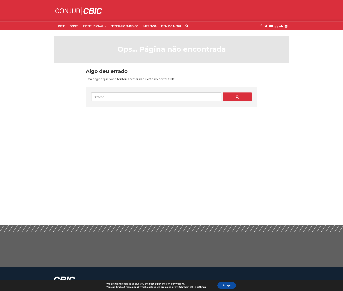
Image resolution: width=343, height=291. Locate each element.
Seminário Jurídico (124, 26)
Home (61, 26)
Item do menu (171, 26)
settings (201, 287)
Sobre (73, 26)
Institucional (93, 26)
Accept (227, 285)
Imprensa (149, 26)
